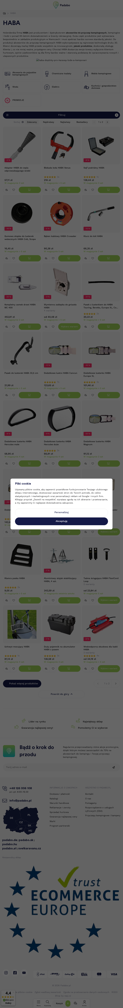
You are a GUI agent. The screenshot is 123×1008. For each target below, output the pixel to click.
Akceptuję (61, 521)
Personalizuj (61, 512)
